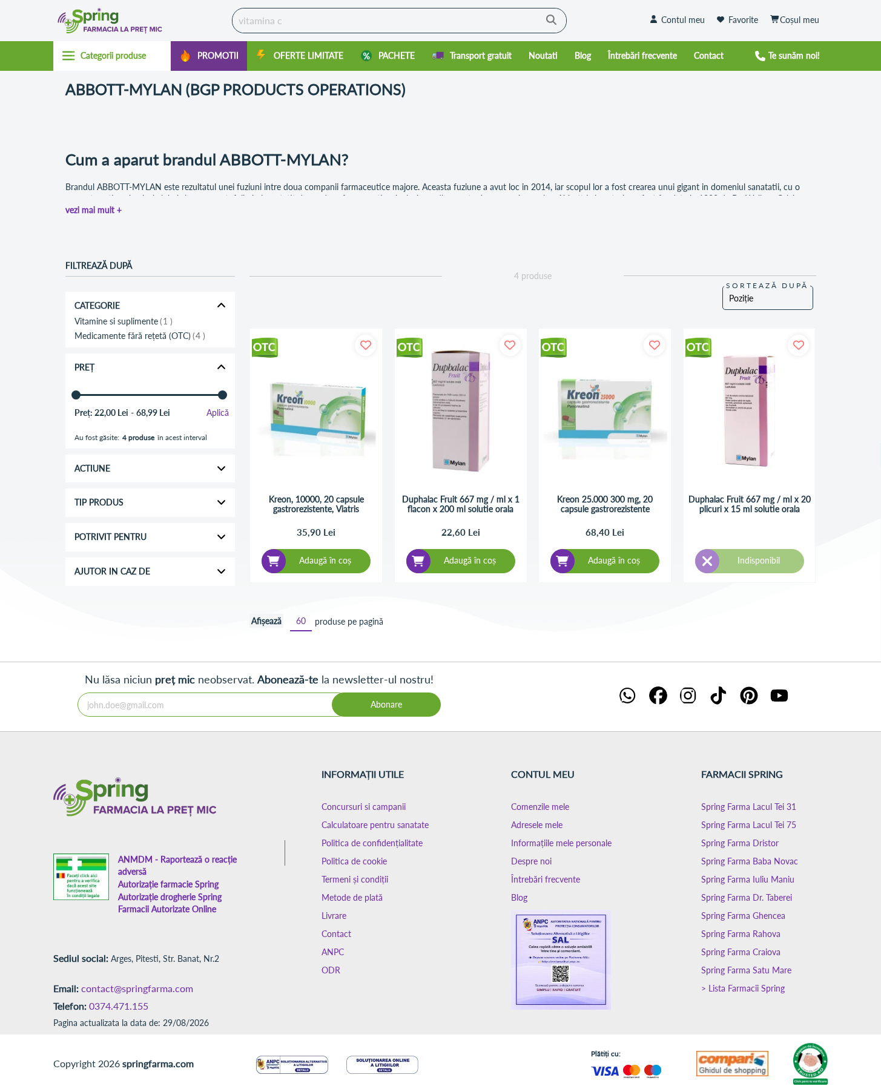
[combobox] (399, 20)
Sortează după (767, 285)
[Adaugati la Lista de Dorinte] (365, 345)
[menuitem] (209, 56)
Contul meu (683, 20)
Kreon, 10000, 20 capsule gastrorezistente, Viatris (316, 504)
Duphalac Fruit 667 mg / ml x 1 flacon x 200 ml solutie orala (461, 504)
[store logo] (139, 20)
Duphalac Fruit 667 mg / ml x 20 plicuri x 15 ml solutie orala (749, 504)
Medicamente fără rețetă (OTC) (138, 336)
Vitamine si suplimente (122, 321)
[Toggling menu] (112, 56)
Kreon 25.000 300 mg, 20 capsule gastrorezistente (605, 504)
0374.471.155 (118, 1005)
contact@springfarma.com (137, 988)
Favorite (743, 20)
